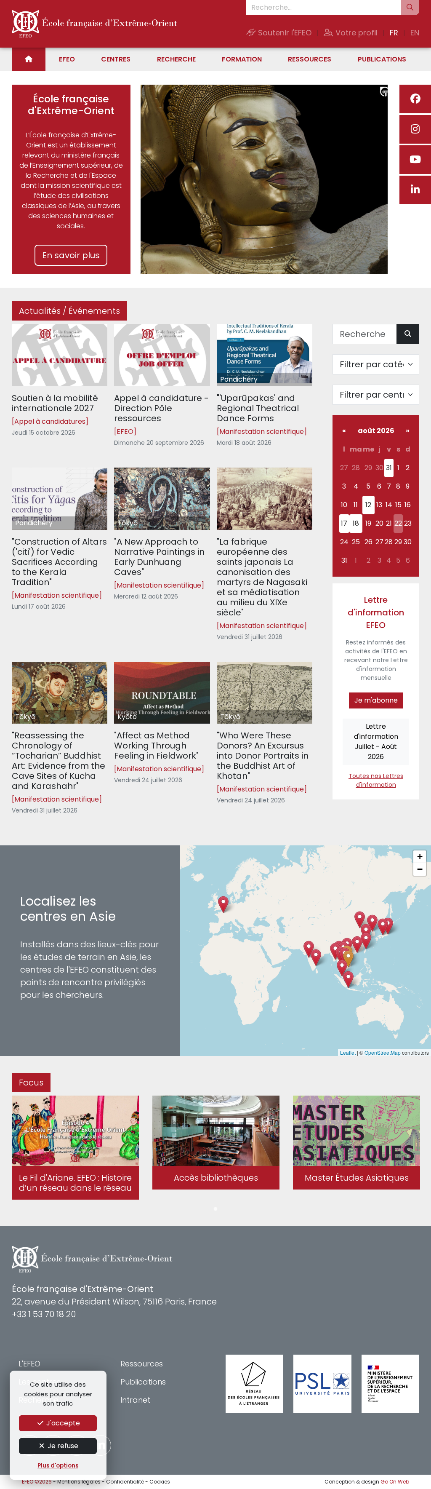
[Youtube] (415, 159)
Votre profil (355, 32)
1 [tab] (215, 1209)
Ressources (309, 59)
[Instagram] (415, 129)
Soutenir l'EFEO (283, 32)
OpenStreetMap (382, 1052)
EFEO (67, 59)
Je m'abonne (376, 700)
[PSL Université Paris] (322, 1383)
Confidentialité (125, 1481)
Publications (382, 59)
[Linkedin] (415, 190)
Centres (115, 59)
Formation (242, 59)
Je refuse (62, 1446)
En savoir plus (71, 255)
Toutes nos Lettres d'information (376, 780)
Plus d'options (57, 1466)
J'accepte (62, 1423)
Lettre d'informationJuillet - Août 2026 (376, 742)
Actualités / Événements (69, 311)
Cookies (159, 1481)
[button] (348, 959)
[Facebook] (415, 99)
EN (414, 32)
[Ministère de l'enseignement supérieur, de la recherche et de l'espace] (390, 1383)
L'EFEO (29, 1363)
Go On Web (394, 1481)
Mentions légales (79, 1481)
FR (394, 32)
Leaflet (348, 1052)
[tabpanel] (75, 1149)
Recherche (176, 59)
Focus (31, 1082)
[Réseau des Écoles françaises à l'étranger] (254, 1383)
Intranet (135, 1400)
